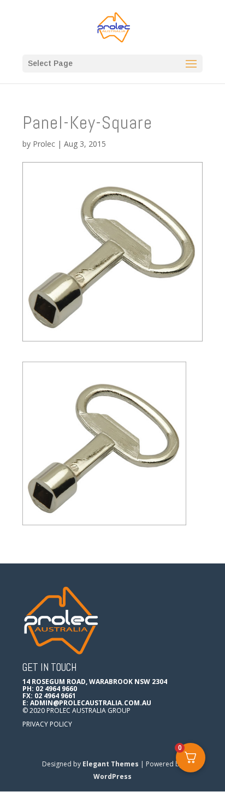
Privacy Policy (47, 724)
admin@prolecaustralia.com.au (90, 702)
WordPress (112, 776)
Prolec (44, 144)
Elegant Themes (110, 764)
